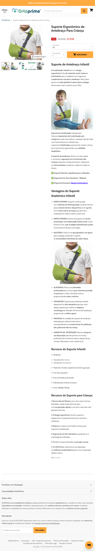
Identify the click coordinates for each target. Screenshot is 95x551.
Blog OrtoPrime (13, 541)
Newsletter (39, 530)
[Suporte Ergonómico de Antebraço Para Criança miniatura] (14, 66)
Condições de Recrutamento (32, 543)
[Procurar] (84, 11)
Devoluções (25, 541)
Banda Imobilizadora (79, 183)
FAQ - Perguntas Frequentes (41, 541)
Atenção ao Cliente (65, 543)
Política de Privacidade (61, 541)
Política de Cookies (77, 541)
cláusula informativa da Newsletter (47, 523)
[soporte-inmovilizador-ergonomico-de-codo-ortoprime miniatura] (6, 66)
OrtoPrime (6, 20)
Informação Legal (51, 543)
